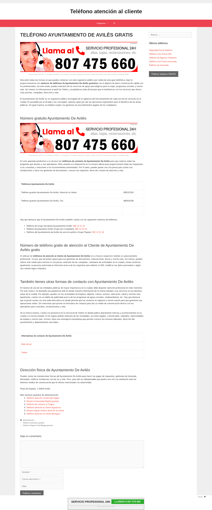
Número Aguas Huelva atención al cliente (45, 410)
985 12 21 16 (79, 226)
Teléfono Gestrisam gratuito (33, 423)
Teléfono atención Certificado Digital (42, 398)
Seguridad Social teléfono (160, 50)
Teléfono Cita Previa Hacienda (163, 61)
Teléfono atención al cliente (106, 11)
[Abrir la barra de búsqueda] (114, 23)
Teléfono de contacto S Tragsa (40, 404)
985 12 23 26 (81, 229)
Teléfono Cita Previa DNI (160, 54)
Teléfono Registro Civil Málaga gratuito (38, 425)
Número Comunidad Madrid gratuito (42, 401)
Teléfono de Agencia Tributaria (162, 58)
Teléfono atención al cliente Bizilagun (43, 414)
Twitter (24, 352)
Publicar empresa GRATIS (164, 74)
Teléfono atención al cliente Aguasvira (43, 407)
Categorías (101, 23)
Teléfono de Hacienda (159, 65)
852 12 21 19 (98, 232)
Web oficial (26, 344)
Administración (28, 420)
